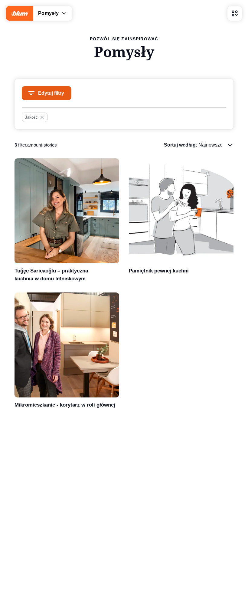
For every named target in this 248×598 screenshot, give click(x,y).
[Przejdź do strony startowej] (19, 13)
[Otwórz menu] (234, 13)
